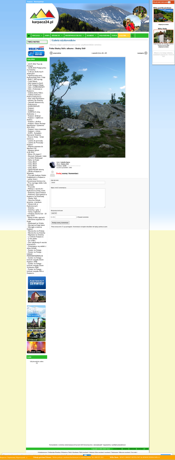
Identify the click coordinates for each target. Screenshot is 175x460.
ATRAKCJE (56, 35)
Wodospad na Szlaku (36, 223)
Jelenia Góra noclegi (96, 452)
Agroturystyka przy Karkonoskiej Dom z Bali (36, 76)
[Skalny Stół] (87, 157)
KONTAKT (140, 449)
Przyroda (31, 187)
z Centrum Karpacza (35, 237)
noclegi (107, 452)
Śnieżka (31, 208)
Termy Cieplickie (34, 212)
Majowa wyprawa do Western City (35, 147)
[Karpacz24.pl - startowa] (29, 35)
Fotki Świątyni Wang (35, 85)
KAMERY (90, 35)
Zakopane (114, 452)
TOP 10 (114, 35)
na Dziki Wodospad (35, 158)
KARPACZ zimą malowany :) (33, 113)
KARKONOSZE (34, 106)
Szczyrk (133, 452)
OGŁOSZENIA (104, 35)
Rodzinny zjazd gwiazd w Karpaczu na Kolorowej (37, 195)
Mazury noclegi (124, 452)
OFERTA (125, 449)
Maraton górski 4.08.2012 (33, 151)
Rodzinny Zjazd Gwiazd (37, 193)
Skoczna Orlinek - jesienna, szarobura (34, 201)
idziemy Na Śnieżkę (35, 100)
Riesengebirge (39, 1)
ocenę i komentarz (67, 173)
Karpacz (31, 108)
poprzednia (57, 53)
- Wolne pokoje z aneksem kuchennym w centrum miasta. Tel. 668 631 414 (55, 457)
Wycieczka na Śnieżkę (36, 233)
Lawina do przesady (35, 141)
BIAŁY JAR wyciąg (35, 79)
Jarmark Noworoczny (36, 102)
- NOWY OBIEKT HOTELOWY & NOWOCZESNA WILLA (122, 457)
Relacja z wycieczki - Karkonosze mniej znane (36, 190)
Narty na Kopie (33, 160)
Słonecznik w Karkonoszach (32, 205)
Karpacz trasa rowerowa (37, 129)
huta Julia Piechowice (36, 99)
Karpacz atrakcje (34, 116)
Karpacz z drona (34, 131)
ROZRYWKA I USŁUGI (73, 35)
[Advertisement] (36, 405)
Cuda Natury (32, 81)
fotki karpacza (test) (35, 83)
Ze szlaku (31, 241)
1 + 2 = (53, 217)
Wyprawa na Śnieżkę (36, 235)
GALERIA (122, 35)
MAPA (47, 35)
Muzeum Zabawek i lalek (37, 156)
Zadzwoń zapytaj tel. (163, 54)
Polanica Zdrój (66, 452)
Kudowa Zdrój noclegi (80, 452)
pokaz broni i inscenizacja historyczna (36, 180)
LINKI (146, 449)
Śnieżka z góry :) (34, 210)
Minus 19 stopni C (35, 154)
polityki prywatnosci (119, 445)
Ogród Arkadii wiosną (36, 170)
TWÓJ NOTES (33, 42)
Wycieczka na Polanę (36, 231)
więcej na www (163, 24)
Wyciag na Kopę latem (36, 225)
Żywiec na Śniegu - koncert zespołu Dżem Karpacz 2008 (35, 260)
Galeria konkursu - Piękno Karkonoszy (34, 96)
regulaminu (107, 445)
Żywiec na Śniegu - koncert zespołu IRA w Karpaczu (35, 271)
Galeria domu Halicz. (36, 93)
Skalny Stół (32, 198)
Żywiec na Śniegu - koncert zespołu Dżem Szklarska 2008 (35, 265)
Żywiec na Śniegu (34, 250)
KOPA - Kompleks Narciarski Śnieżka (34, 134)
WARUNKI (132, 449)
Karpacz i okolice (34, 122)
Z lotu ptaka (32, 239)
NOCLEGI (35, 35)
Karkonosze (32, 104)
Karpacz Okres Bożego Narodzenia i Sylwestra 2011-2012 (36, 125)
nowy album (32, 162)
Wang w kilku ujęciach (36, 217)
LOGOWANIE (117, 449)
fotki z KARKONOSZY (36, 87)
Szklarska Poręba (54, 452)
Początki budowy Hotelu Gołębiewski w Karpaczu (36, 176)
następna (140, 53)
